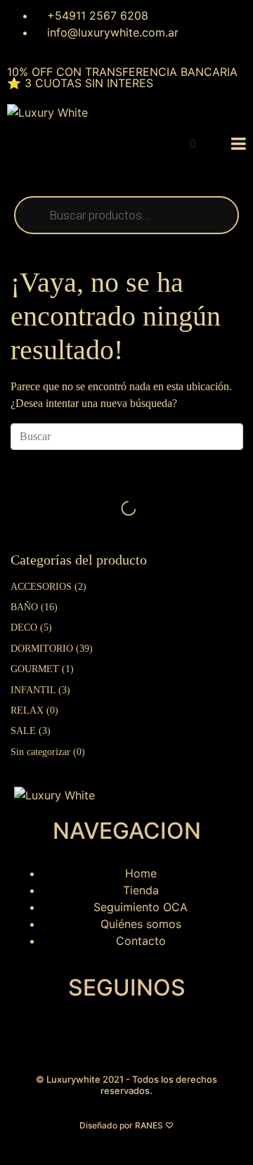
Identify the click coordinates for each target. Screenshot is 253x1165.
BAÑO (24, 607)
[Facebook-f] (70, 1038)
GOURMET (35, 669)
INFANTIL (33, 690)
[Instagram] (31, 1038)
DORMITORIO (42, 648)
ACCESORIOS (41, 586)
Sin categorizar (40, 752)
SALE (23, 731)
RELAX (27, 710)
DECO (24, 627)
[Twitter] (108, 1038)
